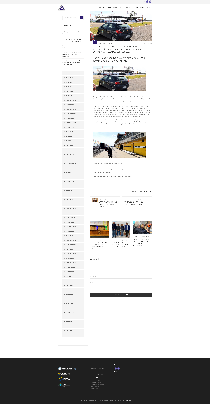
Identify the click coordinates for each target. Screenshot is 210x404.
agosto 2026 (70, 73)
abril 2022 (69, 249)
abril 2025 (69, 145)
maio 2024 (69, 195)
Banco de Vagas (95, 386)
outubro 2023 (70, 222)
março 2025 (70, 150)
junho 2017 (69, 321)
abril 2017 (69, 330)
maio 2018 (69, 299)
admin (110, 43)
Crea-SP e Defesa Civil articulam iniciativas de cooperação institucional (71, 54)
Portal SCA (128, 400)
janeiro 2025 (70, 159)
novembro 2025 (71, 113)
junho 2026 (69, 82)
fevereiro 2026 (71, 100)
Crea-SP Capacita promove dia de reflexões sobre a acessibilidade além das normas (72, 62)
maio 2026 (69, 86)
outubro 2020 (70, 271)
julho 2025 (69, 131)
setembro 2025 (71, 122)
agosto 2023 (70, 231)
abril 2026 (69, 91)
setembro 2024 (71, 177)
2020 (101, 43)
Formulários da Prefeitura (97, 384)
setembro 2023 (71, 226)
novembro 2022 (71, 244)
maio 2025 (69, 140)
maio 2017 (69, 326)
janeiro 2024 (70, 213)
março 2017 (69, 335)
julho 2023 (69, 235)
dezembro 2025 (71, 109)
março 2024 (70, 204)
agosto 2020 (70, 280)
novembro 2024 (71, 168)
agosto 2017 (70, 312)
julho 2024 (69, 186)
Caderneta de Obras (96, 382)
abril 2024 (69, 199)
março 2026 (70, 95)
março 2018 (70, 303)
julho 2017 (69, 317)
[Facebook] (144, 191)
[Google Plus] (148, 191)
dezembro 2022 (71, 240)
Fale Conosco (94, 388)
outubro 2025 (70, 118)
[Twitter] (146, 191)
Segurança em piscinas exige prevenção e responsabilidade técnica (71, 33)
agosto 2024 (70, 181)
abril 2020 (69, 285)
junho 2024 (69, 190)
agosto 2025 (70, 127)
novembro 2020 (71, 267)
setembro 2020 (71, 276)
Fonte (94, 186)
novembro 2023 (71, 217)
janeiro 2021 (70, 258)
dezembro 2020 (71, 262)
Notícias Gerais (105, 240)
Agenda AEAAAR (95, 380)
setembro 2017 (71, 308)
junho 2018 (69, 294)
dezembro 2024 (71, 163)
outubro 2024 (70, 172)
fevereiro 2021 (71, 253)
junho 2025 (69, 136)
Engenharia (98, 240)
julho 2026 (69, 77)
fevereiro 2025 (71, 154)
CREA (104, 43)
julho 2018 (69, 290)
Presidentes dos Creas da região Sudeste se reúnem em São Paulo (121, 245)
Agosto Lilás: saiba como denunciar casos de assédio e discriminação (72, 40)
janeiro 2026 (70, 104)
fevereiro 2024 (71, 208)
